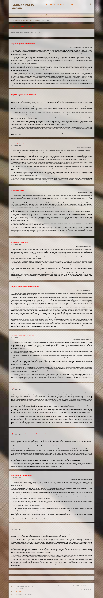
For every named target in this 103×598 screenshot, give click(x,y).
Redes (77, 15)
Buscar (90, 4)
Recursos (17, 20)
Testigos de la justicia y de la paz (29, 20)
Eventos (67, 15)
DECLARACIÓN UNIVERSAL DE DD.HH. (49, 15)
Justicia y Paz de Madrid (27, 15)
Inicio (13, 15)
